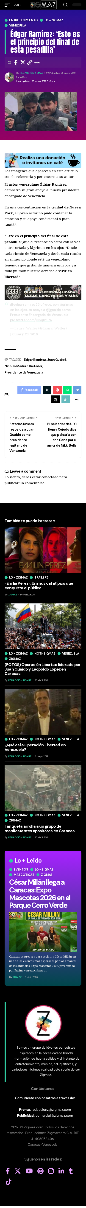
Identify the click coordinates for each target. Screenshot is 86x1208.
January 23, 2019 (24, 334)
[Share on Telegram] (77, 390)
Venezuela (17, 25)
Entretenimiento (23, 20)
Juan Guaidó (56, 360)
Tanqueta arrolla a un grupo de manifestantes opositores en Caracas (40, 829)
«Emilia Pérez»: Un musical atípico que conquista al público (39, 586)
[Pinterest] (40, 1171)
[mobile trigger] (8, 5)
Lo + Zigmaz (53, 20)
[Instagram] (51, 1171)
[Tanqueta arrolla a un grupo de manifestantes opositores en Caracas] (43, 788)
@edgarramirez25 (24, 304)
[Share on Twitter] (22, 62)
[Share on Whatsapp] (67, 390)
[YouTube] (29, 1171)
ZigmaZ (17, 977)
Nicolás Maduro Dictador (23, 366)
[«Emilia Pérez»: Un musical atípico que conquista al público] (43, 550)
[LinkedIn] (61, 1171)
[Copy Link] (30, 62)
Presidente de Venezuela (24, 372)
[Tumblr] (71, 1171)
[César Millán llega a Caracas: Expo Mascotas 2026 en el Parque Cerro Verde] (43, 932)
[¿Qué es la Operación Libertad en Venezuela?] (43, 712)
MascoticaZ (24, 874)
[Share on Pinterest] (57, 390)
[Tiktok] (9, 1181)
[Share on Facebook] (15, 62)
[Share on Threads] (55, 399)
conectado (50, 477)
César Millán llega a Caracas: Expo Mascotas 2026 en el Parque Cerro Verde (39, 893)
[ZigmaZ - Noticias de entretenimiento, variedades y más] (43, 5)
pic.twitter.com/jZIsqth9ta (31, 320)
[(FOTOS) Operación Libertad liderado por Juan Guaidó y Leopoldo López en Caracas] (43, 626)
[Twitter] (17, 1171)
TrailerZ (41, 577)
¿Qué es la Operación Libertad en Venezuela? (35, 747)
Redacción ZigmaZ (31, 72)
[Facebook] (8, 1171)
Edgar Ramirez (35, 360)
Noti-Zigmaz (44, 653)
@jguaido (53, 310)
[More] (37, 62)
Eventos (21, 869)
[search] (65, 4)
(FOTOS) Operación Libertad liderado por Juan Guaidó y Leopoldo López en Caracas (42, 669)
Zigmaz (47, 874)
